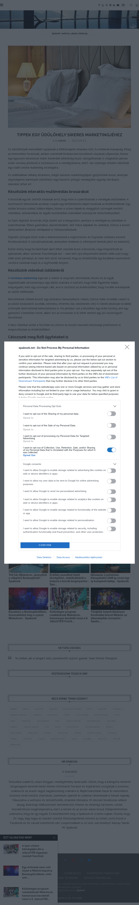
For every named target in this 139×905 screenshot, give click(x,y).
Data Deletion (44, 557)
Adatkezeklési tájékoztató (88, 557)
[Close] (128, 348)
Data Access (63, 557)
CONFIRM (45, 545)
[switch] (111, 413)
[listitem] (69, 406)
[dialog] (69, 452)
